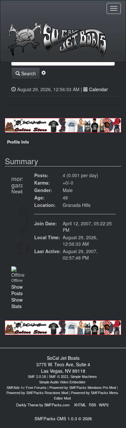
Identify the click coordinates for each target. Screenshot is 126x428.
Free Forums (36, 388)
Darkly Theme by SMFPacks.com (42, 404)
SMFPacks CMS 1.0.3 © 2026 (63, 418)
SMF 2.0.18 (37, 377)
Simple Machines (83, 377)
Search (28, 73)
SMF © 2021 (58, 377)
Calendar (98, 89)
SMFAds (13, 388)
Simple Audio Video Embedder (62, 382)
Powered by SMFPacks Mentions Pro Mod (82, 388)
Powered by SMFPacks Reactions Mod (37, 393)
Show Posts (17, 290)
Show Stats (17, 302)
